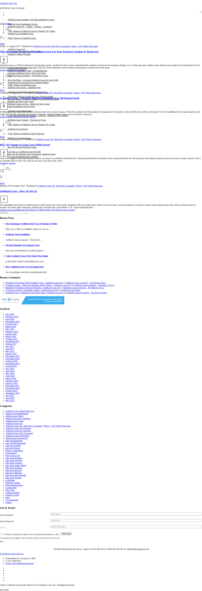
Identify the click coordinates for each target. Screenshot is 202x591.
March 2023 (10, 326)
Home (10, 13)
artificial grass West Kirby (16, 438)
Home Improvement (14, 485)
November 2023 (12, 321)
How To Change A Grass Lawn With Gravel (25, 144)
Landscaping (11, 488)
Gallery (11, 64)
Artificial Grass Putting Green (20, 33)
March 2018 (10, 336)
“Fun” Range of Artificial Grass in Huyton (26, 133)
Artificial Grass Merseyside (19, 111)
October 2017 (11, 339)
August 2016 (11, 366)
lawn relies (4, 70)
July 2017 (9, 346)
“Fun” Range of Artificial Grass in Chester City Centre (31, 124)
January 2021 (11, 334)
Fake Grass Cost (12, 455)
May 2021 (9, 329)
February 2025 (11, 317)
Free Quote (12, 166)
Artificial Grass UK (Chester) (18, 428)
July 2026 (9, 314)
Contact (11, 61)
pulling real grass (52, 210)
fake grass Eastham (13, 458)
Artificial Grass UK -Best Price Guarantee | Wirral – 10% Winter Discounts (38, 426)
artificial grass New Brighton (18, 418)
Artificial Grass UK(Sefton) (17, 436)
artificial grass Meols (14, 416)
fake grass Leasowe (14, 463)
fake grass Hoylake (13, 460)
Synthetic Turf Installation (17, 234)
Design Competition (14, 450)
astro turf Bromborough (15, 443)
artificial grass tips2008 (10, 210)
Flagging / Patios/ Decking (19, 54)
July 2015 (9, 396)
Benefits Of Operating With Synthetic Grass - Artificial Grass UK (33, 283)
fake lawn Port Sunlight (15, 475)
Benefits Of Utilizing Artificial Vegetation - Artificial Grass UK (32, 288)
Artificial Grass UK (8, 3)
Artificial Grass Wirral (70, 290)
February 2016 (11, 381)
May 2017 (9, 351)
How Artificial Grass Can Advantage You (24, 267)
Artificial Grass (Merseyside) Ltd (19, 411)
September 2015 (12, 393)
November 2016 (12, 358)
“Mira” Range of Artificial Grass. (22, 38)
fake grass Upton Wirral (15, 465)
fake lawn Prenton (13, 478)
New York (9, 490)
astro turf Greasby (13, 446)
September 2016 (12, 363)
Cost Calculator (14, 59)
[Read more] (4, 63)
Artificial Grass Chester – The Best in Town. (27, 120)
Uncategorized (11, 500)
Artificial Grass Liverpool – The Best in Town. (28, 75)
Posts (10, 15)
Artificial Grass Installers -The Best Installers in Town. (31, 20)
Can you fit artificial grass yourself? (23, 156)
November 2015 (12, 388)
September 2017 (12, 341)
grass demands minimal (10, 117)
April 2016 (10, 376)
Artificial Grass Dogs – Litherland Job (24, 87)
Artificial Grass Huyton (18, 129)
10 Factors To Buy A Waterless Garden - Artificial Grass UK (31, 290)
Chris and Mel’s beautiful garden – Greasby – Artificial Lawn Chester (38, 115)
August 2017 (11, 344)
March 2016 (10, 378)
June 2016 (9, 371)
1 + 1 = (3, 528)
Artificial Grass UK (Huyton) (18, 431)
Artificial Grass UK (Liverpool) (19, 433)
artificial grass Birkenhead (16, 413)
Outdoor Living (12, 495)
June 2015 (9, 398)
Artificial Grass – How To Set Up (18, 191)
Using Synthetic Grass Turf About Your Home (26, 256)
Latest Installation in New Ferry (21, 106)
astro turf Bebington (14, 441)
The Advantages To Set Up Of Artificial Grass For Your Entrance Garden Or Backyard (49, 51)
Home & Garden (12, 483)
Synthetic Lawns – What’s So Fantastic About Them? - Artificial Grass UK (38, 285)
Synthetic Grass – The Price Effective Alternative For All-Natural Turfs (39, 98)
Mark (2, 44)
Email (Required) (7, 521)
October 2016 (11, 361)
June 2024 (9, 319)
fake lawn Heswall (13, 470)
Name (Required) (6, 515)
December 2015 (12, 386)
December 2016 (12, 356)
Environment (11, 453)
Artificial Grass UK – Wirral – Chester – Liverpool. (30, 27)
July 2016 (9, 368)
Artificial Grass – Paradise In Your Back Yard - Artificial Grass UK (34, 293)
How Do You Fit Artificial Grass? (22, 147)
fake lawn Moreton (13, 473)
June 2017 (9, 349)
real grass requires (17, 70)
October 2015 (11, 391)
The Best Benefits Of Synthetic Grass (22, 245)
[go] (27, 213)
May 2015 (9, 400)
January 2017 (11, 354)
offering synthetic (37, 210)
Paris (7, 497)
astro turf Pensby (12, 448)
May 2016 (9, 373)
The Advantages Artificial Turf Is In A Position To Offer (31, 224)
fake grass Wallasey (14, 468)
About (10, 45)
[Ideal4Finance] (32, 303)
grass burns (25, 210)
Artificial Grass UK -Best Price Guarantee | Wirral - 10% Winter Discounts (65, 46)
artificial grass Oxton (14, 421)
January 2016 (11, 383)
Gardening (10, 480)
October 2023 (11, 324)
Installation (12, 143)
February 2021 (11, 331)
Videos (8, 502)
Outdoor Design (12, 492)
